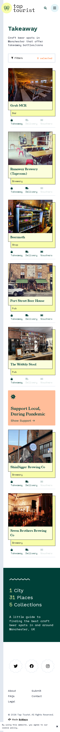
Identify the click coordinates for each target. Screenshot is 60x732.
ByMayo (23, 719)
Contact (37, 696)
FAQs (11, 696)
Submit (36, 690)
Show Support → (23, 420)
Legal (11, 701)
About (12, 690)
